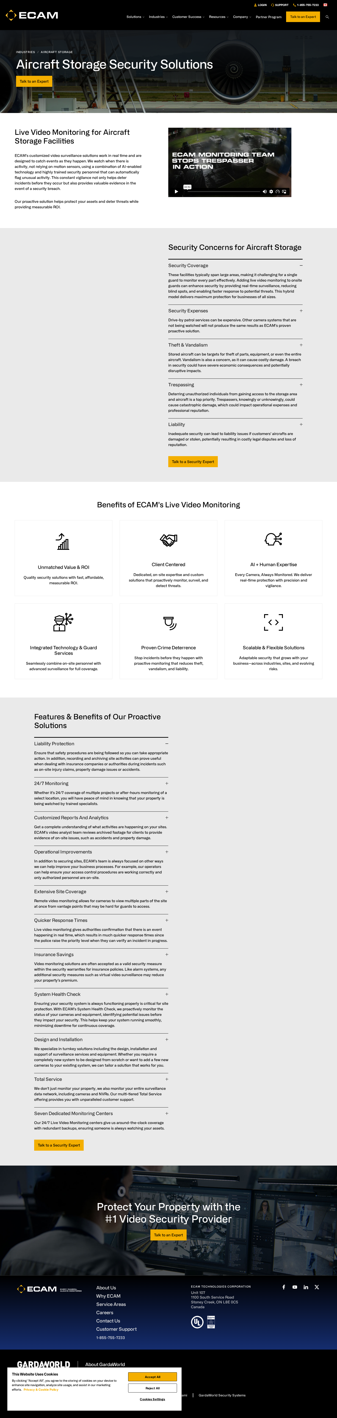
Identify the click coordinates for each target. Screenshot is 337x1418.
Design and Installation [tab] (58, 1039)
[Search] (327, 17)
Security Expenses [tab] (188, 310)
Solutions (134, 17)
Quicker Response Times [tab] (60, 920)
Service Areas (111, 1304)
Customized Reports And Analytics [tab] (71, 817)
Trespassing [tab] (181, 384)
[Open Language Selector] (327, 5)
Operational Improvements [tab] (63, 851)
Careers (104, 1312)
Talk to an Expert (303, 16)
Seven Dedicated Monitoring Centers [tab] (73, 1113)
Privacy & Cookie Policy (41, 1389)
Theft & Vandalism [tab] (188, 344)
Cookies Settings (152, 1399)
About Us (106, 1287)
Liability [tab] (176, 424)
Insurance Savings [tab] (54, 954)
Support (282, 4)
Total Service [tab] (48, 1079)
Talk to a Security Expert (193, 462)
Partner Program (269, 17)
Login (262, 4)
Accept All (152, 1376)
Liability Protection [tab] (54, 743)
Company (240, 17)
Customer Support (116, 1329)
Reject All (153, 1388)
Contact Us (108, 1320)
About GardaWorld (105, 1364)
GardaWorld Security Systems (222, 1395)
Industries (157, 17)
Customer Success (186, 17)
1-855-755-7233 (308, 4)
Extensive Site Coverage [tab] (60, 891)
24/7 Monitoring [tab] (51, 783)
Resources (217, 17)
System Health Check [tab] (57, 994)
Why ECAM (108, 1296)
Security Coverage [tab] (188, 265)
